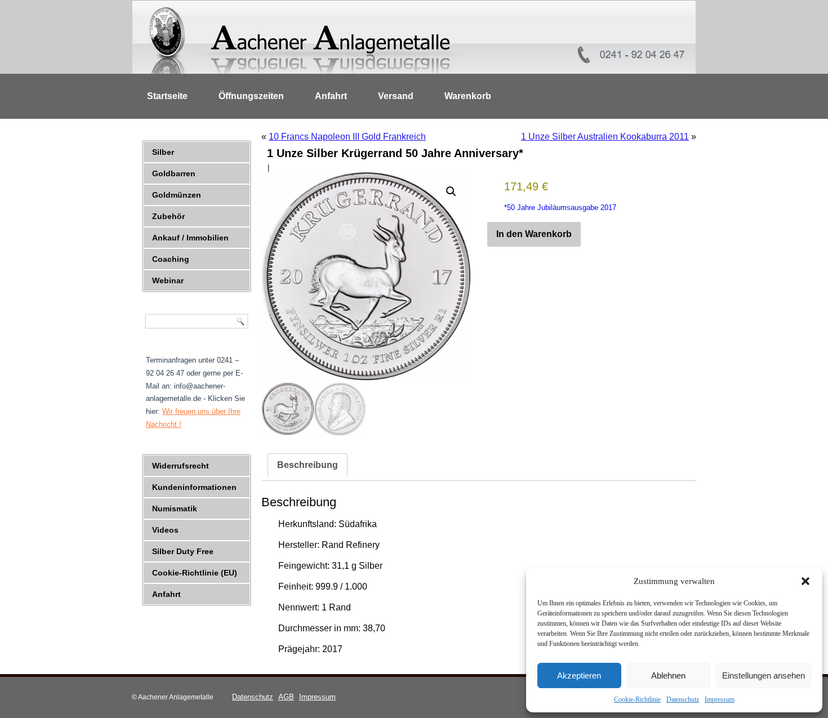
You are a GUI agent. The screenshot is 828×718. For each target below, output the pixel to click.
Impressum (719, 699)
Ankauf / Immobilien (190, 237)
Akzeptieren (579, 675)
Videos (165, 529)
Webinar (168, 280)
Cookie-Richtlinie (637, 699)
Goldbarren (173, 173)
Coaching (170, 259)
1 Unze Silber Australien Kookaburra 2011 (605, 136)
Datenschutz (682, 699)
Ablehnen (668, 675)
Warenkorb (467, 96)
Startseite (167, 96)
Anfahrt (331, 96)
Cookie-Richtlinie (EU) (194, 572)
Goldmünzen (176, 194)
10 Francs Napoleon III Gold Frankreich (347, 136)
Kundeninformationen (194, 487)
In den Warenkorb (534, 234)
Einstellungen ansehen (763, 675)
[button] (805, 581)
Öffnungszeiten (251, 96)
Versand (395, 96)
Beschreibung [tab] (307, 465)
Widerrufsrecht (180, 465)
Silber (163, 152)
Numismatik (174, 508)
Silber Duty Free (182, 551)
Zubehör (168, 216)
